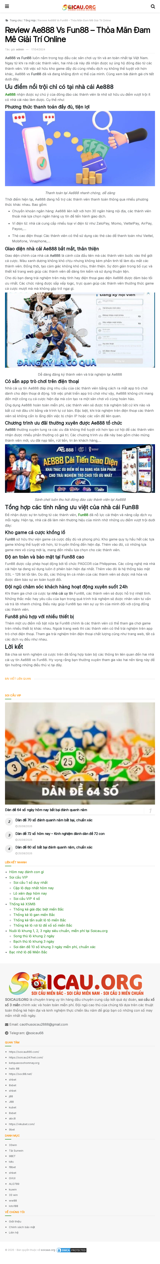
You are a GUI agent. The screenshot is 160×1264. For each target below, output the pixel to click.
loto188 (13, 1206)
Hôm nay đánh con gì (26, 872)
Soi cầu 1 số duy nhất (30, 882)
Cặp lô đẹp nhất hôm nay (33, 888)
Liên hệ (14, 1232)
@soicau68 (35, 1033)
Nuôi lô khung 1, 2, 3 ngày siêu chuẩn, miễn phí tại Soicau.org (58, 931)
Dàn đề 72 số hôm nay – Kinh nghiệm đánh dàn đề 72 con (60, 834)
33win (13, 1145)
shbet (12, 1079)
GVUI (12, 1178)
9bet (12, 1129)
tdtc (11, 1161)
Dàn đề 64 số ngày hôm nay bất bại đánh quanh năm (46, 810)
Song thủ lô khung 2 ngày (33, 936)
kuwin (13, 1189)
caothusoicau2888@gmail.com (44, 1024)
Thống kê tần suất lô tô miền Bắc (39, 920)
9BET (12, 1156)
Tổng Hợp (30, 20)
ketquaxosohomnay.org (24, 1062)
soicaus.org (48, 1249)
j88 (11, 1096)
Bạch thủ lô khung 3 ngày (33, 941)
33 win (13, 1195)
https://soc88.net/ (20, 1074)
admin (20, 49)
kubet (12, 1107)
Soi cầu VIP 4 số (26, 898)
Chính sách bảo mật (22, 1227)
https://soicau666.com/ (24, 1051)
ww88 (13, 1200)
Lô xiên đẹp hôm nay (30, 893)
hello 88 (14, 1068)
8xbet (12, 1085)
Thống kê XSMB (22, 904)
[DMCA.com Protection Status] (71, 1250)
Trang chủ (15, 20)
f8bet (12, 1167)
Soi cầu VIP (18, 877)
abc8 (12, 1118)
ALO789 (14, 1183)
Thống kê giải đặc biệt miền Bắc (38, 909)
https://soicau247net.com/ (26, 1057)
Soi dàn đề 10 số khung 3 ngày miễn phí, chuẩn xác (54, 947)
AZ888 (5, 1261)
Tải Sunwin (16, 1150)
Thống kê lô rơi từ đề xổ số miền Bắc (42, 925)
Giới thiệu (15, 1221)
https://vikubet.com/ (22, 1124)
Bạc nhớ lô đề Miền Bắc (28, 952)
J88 (11, 1101)
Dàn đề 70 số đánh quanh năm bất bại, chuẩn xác (53, 820)
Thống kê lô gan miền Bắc (34, 915)
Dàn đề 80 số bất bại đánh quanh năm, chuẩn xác (53, 847)
